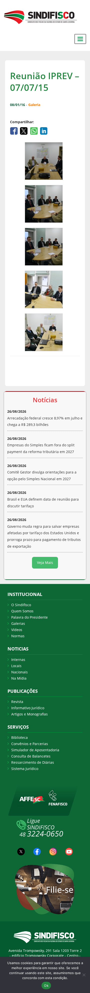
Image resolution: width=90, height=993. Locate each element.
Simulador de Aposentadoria (35, 750)
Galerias (18, 623)
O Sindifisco (21, 604)
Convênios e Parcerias (29, 743)
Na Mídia (18, 678)
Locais (16, 665)
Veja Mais (45, 562)
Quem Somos (22, 611)
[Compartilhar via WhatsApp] (34, 130)
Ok (46, 986)
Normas (17, 636)
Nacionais (19, 672)
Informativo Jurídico (27, 707)
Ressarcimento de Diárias (32, 762)
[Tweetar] (24, 130)
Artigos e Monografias (29, 714)
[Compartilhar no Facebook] (14, 130)
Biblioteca (19, 737)
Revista (17, 701)
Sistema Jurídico (24, 768)
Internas (18, 659)
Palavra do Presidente (29, 617)
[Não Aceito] (83, 974)
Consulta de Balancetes (30, 756)
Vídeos (16, 629)
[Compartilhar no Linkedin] (44, 130)
